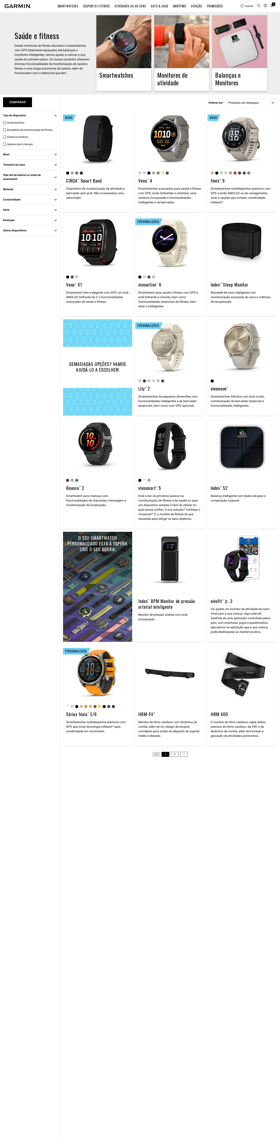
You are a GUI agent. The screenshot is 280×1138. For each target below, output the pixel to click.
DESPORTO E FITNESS (96, 6)
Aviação (196, 6)
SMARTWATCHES (67, 6)
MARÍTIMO (179, 6)
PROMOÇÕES (215, 6)
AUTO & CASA (159, 6)
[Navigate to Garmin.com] (18, 6)
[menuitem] (247, 6)
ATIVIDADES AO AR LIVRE (130, 6)
